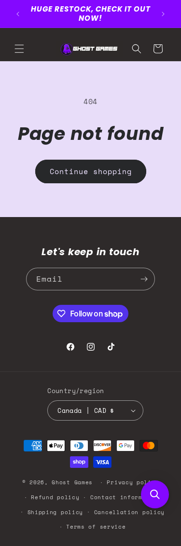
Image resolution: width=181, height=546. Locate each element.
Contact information (125, 497)
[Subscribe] (143, 279)
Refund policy (55, 497)
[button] (19, 48)
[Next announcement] (163, 14)
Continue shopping (91, 171)
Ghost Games (72, 482)
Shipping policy (56, 512)
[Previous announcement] (17, 14)
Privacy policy (133, 482)
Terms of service (95, 527)
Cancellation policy (129, 512)
